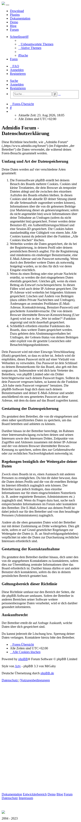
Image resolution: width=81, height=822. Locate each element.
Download (17, 11)
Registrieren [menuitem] (18, 73)
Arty (18, 666)
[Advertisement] (40, 742)
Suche (14, 80)
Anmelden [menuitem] (17, 70)
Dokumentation (20, 18)
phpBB (23, 659)
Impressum (26, 798)
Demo (14, 22)
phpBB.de (47, 673)
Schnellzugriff (19, 36)
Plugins (15, 14)
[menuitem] (35, 44)
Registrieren (18, 88)
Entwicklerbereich (35, 794)
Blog (13, 26)
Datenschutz (10, 798)
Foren (14, 59)
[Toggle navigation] (7, 5)
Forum (14, 29)
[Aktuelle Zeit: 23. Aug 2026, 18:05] (11, 111)
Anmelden (17, 84)
